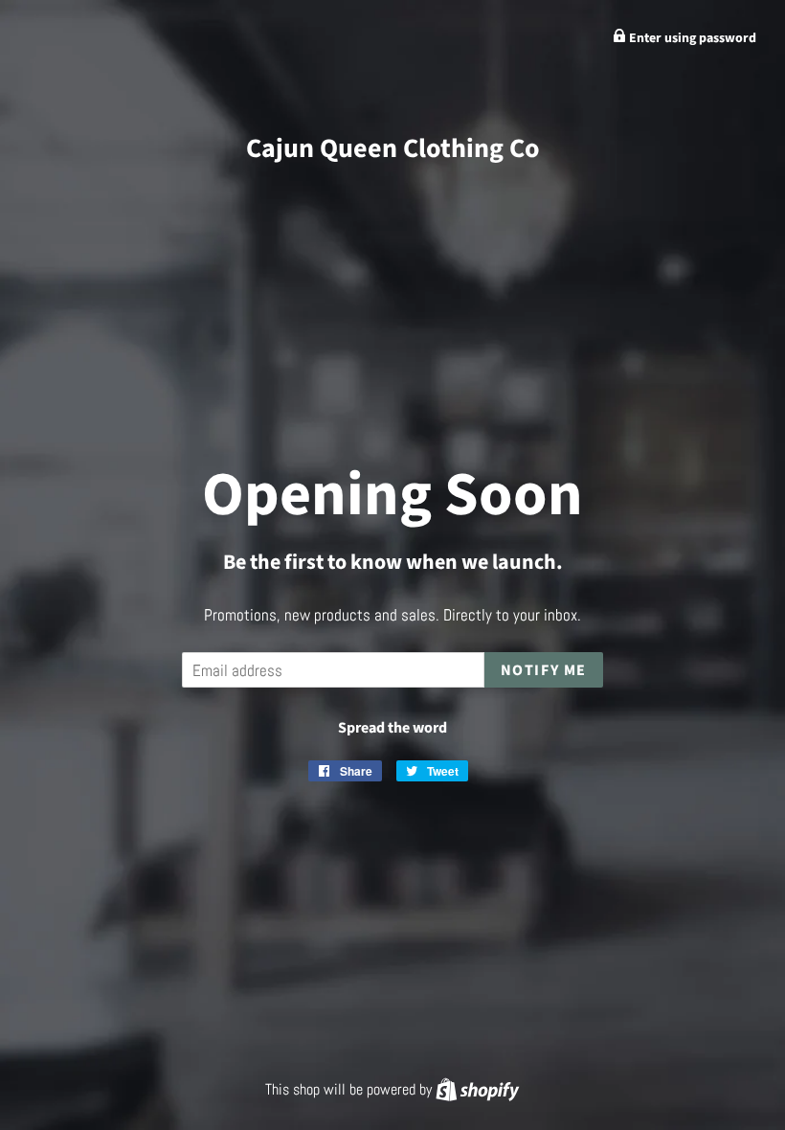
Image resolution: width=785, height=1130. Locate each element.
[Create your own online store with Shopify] (477, 1089)
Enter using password (691, 38)
